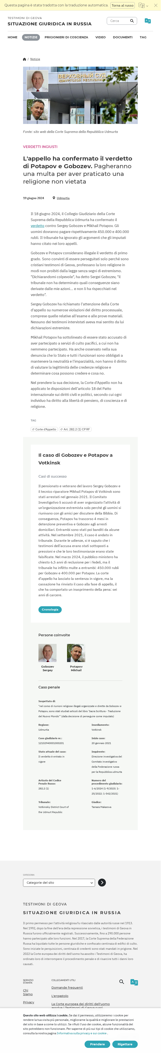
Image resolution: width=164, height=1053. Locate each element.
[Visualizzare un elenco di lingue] (143, 5)
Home (12, 37)
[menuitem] (12, 37)
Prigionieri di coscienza (66, 37)
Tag (143, 37)
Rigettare (125, 1044)
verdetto (37, 225)
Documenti (123, 37)
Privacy (28, 1002)
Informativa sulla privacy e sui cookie (82, 1033)
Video (100, 37)
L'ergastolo (59, 996)
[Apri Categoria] (102, 883)
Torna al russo (122, 5)
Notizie (31, 37)
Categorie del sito (40, 883)
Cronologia (50, 609)
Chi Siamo (28, 992)
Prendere (97, 1044)
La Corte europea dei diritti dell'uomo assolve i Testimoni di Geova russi (80, 1006)
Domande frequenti (67, 988)
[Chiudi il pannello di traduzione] (156, 5)
